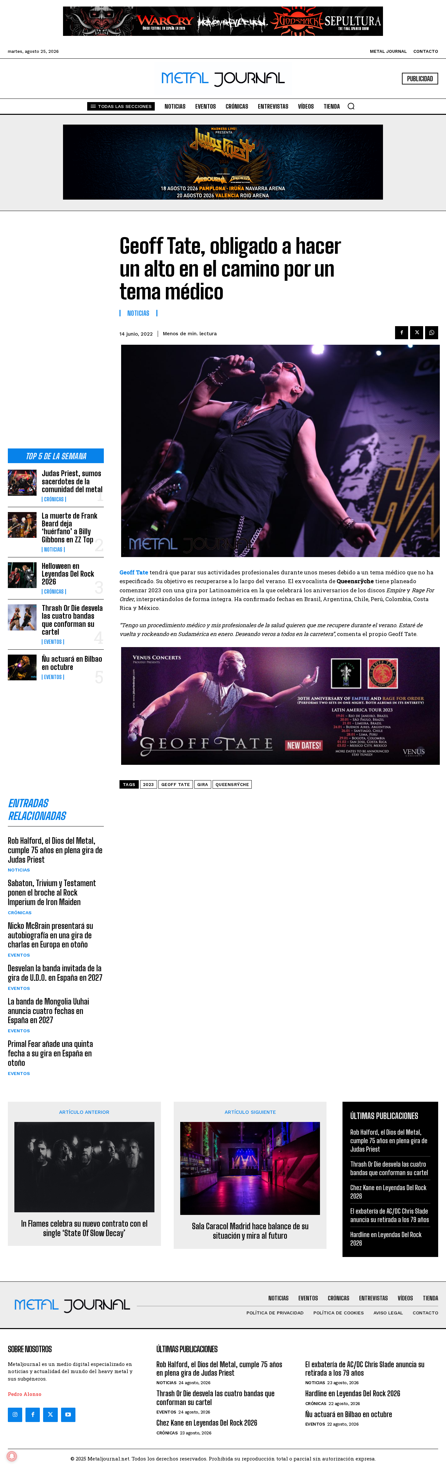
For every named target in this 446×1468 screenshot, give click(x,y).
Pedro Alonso (24, 1394)
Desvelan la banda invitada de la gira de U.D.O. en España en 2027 (55, 972)
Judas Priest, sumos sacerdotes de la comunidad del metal (72, 481)
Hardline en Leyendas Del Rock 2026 (352, 1393)
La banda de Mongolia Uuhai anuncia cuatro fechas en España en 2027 (48, 1011)
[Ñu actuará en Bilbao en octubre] (22, 667)
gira (202, 784)
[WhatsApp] (431, 332)
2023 (148, 784)
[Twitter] (50, 1415)
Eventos (53, 641)
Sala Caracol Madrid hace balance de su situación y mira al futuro (250, 1231)
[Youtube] (68, 1415)
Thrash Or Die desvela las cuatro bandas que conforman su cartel (72, 620)
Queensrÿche (232, 784)
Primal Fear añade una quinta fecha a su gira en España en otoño (50, 1053)
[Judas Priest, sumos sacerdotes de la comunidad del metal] (22, 482)
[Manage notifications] (12, 1456)
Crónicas (54, 499)
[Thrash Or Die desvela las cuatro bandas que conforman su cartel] (22, 617)
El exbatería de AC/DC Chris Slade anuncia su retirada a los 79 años (389, 1215)
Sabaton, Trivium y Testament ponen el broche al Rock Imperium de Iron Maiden (52, 892)
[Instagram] (15, 1415)
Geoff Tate (175, 784)
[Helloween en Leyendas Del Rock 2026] (22, 575)
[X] (416, 332)
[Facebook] (401, 332)
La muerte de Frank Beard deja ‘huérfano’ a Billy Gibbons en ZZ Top (69, 527)
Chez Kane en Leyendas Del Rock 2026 (206, 1422)
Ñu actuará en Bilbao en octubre (72, 663)
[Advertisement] (56, 335)
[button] (351, 106)
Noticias (53, 549)
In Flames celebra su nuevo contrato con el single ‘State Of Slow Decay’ (84, 1228)
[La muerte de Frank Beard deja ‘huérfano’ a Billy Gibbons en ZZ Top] (22, 525)
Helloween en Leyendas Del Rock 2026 (68, 574)
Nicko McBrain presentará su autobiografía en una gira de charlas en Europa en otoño (50, 935)
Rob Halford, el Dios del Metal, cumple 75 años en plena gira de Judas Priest (55, 850)
